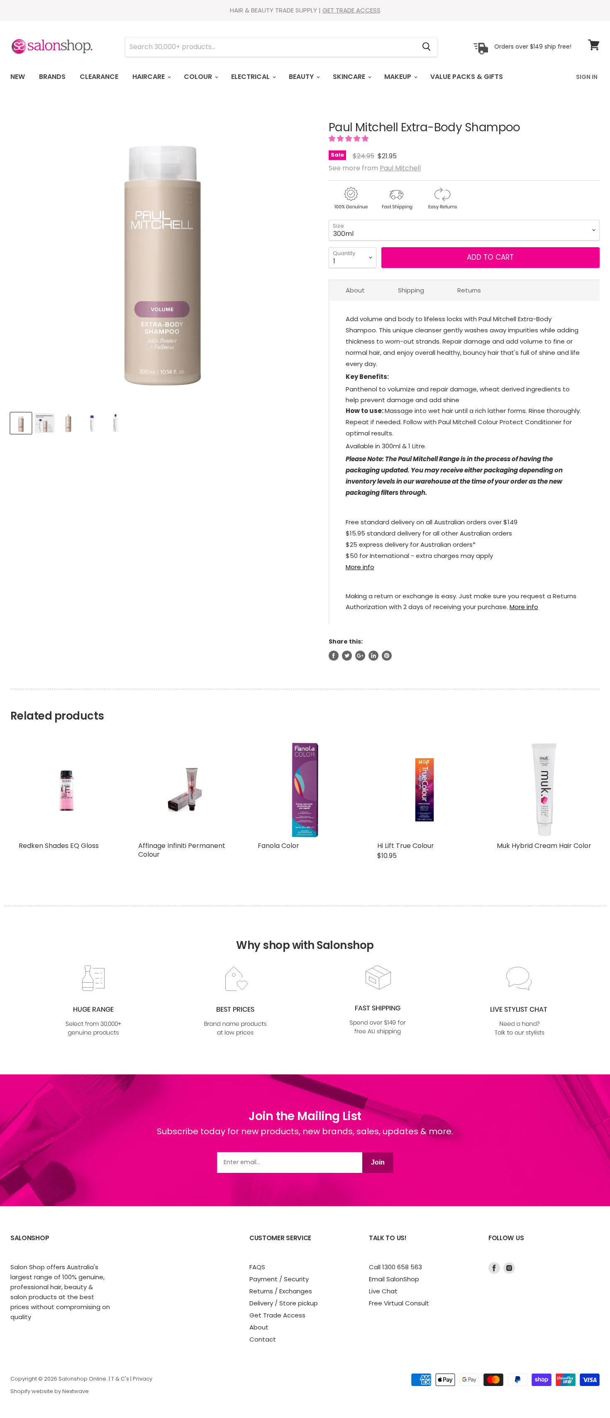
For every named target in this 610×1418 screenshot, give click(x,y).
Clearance (99, 76)
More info (360, 567)
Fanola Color (278, 845)
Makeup (398, 76)
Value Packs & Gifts (466, 76)
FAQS (257, 1267)
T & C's (120, 1379)
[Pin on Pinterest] (387, 656)
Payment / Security (279, 1279)
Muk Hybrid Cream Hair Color (544, 845)
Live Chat (383, 1291)
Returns (469, 290)
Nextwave (75, 1391)
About (355, 290)
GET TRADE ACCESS (351, 10)
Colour (199, 76)
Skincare (350, 76)
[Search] (426, 47)
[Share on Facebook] (334, 656)
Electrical (251, 76)
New (17, 76)
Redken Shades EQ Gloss (59, 845)
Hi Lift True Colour (405, 845)
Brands (52, 76)
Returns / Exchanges (280, 1291)
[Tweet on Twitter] (347, 656)
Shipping (411, 290)
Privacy (142, 1379)
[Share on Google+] (360, 656)
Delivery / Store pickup (283, 1303)
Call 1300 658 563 (395, 1267)
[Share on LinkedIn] (373, 656)
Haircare (149, 76)
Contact (262, 1339)
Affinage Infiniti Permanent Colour (181, 850)
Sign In (587, 77)
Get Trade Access (277, 1315)
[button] (349, 138)
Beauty (302, 76)
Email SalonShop (394, 1279)
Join (378, 1162)
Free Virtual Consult (399, 1303)
